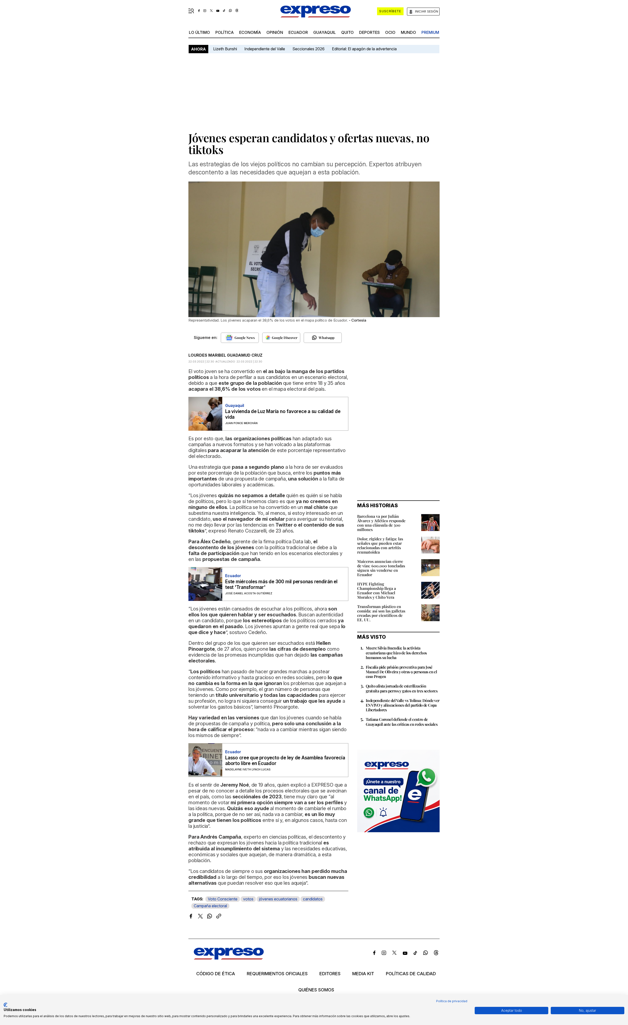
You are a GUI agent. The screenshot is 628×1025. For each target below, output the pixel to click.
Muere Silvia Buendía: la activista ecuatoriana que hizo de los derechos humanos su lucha (396, 652)
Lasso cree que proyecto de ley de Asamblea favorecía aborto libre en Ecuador (285, 760)
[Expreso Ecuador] (229, 957)
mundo (408, 32)
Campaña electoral (210, 905)
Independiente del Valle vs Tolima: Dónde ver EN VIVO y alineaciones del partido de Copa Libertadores (403, 705)
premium (430, 32)
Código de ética (215, 974)
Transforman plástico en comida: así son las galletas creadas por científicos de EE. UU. (381, 613)
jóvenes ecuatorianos (278, 898)
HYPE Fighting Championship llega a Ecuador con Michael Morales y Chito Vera (376, 590)
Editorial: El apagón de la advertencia (364, 48)
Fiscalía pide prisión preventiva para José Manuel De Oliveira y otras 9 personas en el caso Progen (401, 671)
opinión (274, 32)
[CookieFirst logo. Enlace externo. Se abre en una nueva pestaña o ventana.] (5, 1005)
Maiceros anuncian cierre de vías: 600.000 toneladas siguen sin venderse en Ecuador (381, 568)
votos (248, 898)
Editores (329, 974)
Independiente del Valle (264, 48)
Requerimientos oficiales (277, 974)
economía (250, 32)
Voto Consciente (222, 898)
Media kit (363, 974)
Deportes (369, 32)
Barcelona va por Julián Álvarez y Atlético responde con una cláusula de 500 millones (381, 523)
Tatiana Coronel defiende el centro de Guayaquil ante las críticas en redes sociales (401, 722)
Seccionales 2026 (308, 48)
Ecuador (298, 32)
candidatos (313, 898)
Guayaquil (324, 32)
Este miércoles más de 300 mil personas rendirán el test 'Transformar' (281, 584)
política (224, 32)
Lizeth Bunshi (225, 48)
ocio (390, 32)
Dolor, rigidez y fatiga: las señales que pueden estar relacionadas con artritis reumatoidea (380, 545)
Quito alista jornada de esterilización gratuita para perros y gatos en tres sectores (401, 688)
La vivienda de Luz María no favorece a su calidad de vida (282, 414)
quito (347, 32)
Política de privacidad (451, 1001)
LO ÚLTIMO (199, 32)
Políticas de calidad (411, 974)
